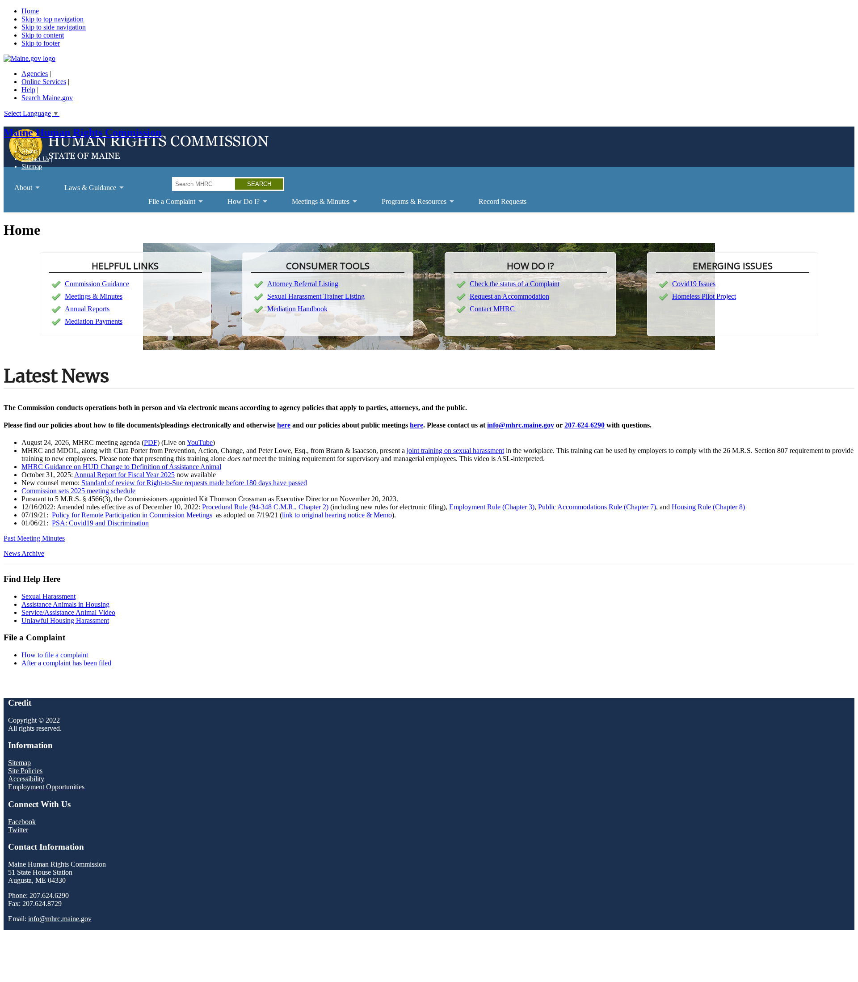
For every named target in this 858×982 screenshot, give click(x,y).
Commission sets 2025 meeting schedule (78, 491)
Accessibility (26, 779)
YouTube (200, 442)
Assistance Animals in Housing (65, 604)
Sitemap (31, 166)
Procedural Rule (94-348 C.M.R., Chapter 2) (265, 507)
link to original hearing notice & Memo (337, 515)
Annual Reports (87, 309)
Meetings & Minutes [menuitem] (315, 205)
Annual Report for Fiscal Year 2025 (124, 474)
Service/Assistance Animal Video (68, 612)
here (283, 425)
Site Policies (25, 771)
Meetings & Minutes (93, 296)
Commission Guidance (97, 284)
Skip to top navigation (52, 19)
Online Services (43, 81)
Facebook (22, 821)
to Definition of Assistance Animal (171, 466)
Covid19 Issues (693, 284)
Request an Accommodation (509, 296)
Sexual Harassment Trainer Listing (316, 296)
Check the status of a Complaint (514, 284)
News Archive (24, 553)
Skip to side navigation (53, 27)
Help (28, 89)
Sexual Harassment (48, 596)
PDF (150, 442)
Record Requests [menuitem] (502, 201)
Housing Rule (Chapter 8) (708, 507)
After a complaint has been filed (66, 663)
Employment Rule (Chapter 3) (491, 507)
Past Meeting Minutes (34, 538)
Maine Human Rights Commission (82, 132)
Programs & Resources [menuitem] (408, 205)
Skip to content (42, 35)
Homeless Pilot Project (704, 296)
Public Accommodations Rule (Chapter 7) (597, 507)
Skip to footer (40, 43)
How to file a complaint (54, 655)
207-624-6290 (584, 425)
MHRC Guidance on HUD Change (71, 466)
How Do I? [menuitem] (238, 205)
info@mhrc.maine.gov (520, 425)
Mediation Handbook (297, 309)
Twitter (18, 830)
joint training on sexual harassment (455, 450)
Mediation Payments (93, 321)
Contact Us (35, 158)
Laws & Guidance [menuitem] (85, 191)
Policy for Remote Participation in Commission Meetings (134, 515)
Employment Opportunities (46, 787)
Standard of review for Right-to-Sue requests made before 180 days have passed (194, 483)
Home (30, 11)
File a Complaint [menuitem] (166, 205)
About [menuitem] (18, 191)
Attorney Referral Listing (302, 284)
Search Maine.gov (47, 98)
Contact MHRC (493, 309)
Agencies (34, 73)
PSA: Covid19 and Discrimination (100, 523)
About (29, 151)
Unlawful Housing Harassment (65, 620)
